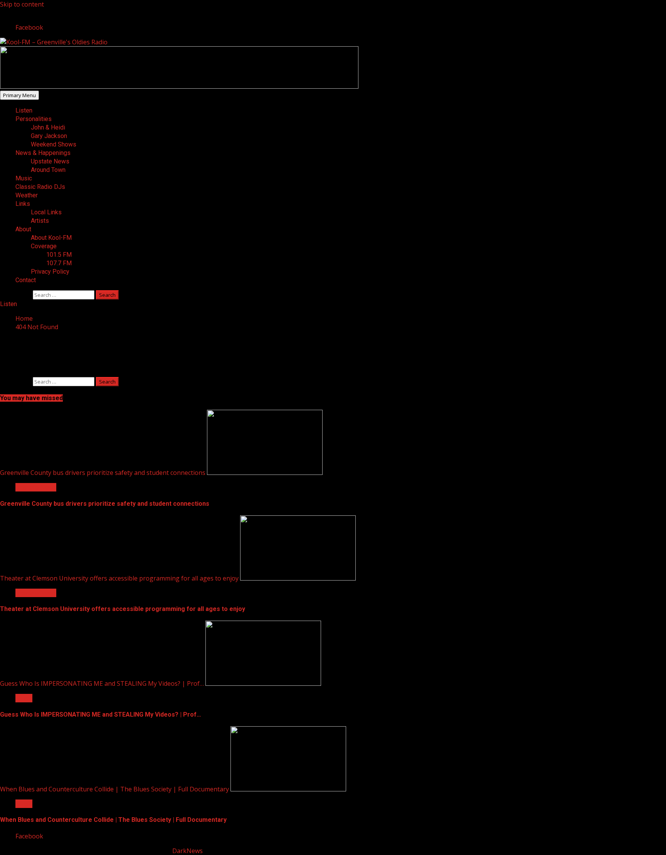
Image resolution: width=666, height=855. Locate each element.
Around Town (48, 169)
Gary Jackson (49, 136)
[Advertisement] (179, 86)
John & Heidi (48, 127)
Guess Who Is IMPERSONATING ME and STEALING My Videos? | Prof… (102, 683)
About (23, 229)
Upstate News (50, 161)
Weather (26, 195)
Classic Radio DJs (40, 186)
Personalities (33, 119)
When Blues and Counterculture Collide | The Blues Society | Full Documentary (114, 789)
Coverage (44, 246)
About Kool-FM (51, 237)
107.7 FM (59, 263)
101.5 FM (59, 254)
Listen (23, 110)
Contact (25, 280)
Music (23, 178)
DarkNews (187, 851)
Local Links (46, 212)
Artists (40, 220)
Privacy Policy (50, 271)
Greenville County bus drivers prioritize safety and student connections (102, 472)
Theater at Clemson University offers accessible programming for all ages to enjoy (119, 578)
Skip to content (22, 4)
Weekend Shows (53, 144)
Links (22, 203)
